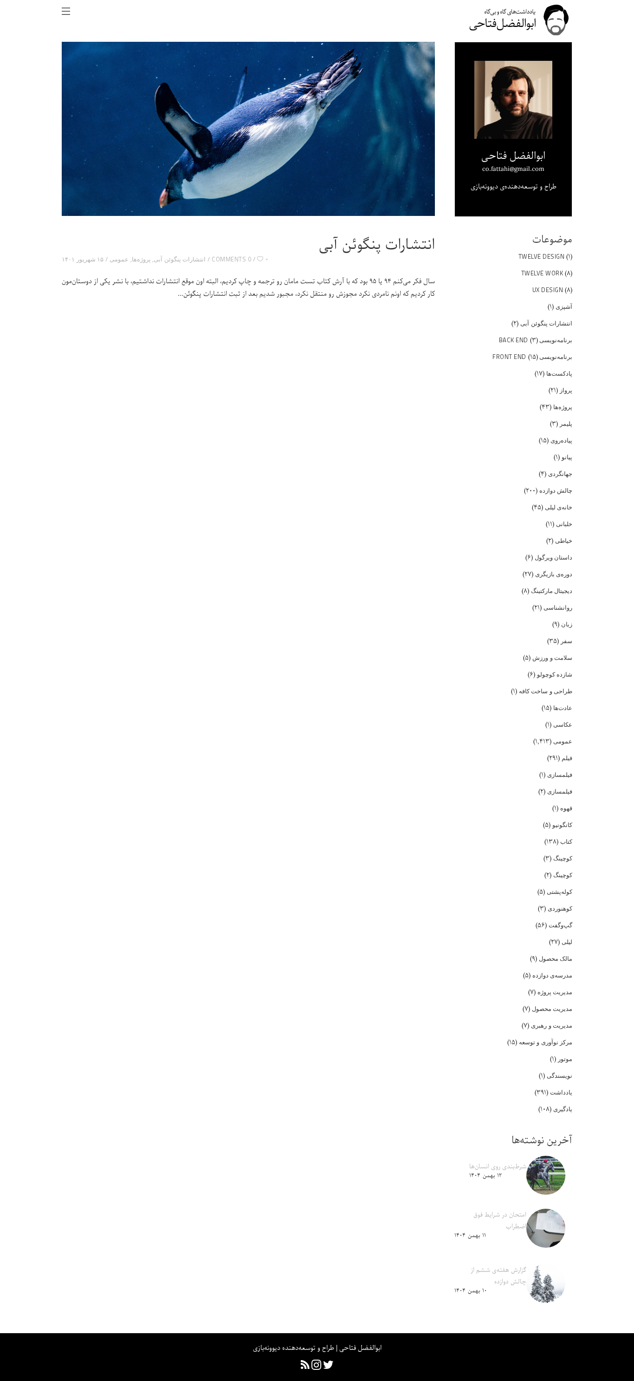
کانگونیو (562, 824)
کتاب (566, 841)
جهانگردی (560, 473)
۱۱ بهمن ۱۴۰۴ (470, 1235)
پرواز (566, 390)
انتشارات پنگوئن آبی (377, 245)
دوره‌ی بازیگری (554, 574)
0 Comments (231, 259)
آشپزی (564, 306)
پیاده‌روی (561, 440)
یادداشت (561, 1092)
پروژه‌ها (141, 259)
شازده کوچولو (555, 674)
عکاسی (562, 724)
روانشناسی (557, 607)
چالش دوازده (556, 490)
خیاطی (563, 540)
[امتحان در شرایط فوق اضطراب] (545, 1228)
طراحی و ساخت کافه (546, 691)
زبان (566, 624)
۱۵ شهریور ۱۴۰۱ (83, 259)
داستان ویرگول (554, 557)
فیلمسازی (559, 774)
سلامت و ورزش (552, 657)
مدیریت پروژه (555, 992)
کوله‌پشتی (559, 891)
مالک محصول (556, 958)
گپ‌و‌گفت (560, 925)
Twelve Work (542, 273)
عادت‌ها (562, 707)
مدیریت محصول (552, 1008)
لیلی (567, 941)
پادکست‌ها (559, 373)
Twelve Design (541, 256)
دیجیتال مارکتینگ (552, 590)
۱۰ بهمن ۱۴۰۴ (470, 1291)
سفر (566, 640)
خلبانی (564, 523)
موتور (565, 1058)
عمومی (119, 259)
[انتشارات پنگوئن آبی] (248, 129)
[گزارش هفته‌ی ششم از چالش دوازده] (545, 1283)
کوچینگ (562, 858)
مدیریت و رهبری (551, 1025)
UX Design (547, 289)
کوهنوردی (560, 908)
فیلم (567, 757)
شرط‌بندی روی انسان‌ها (497, 1166)
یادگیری (562, 1109)
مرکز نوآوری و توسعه (546, 1042)
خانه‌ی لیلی (559, 507)
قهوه (566, 808)
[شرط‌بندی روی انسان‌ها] (545, 1175)
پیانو (567, 457)
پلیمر (566, 423)
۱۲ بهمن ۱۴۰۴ (485, 1175)
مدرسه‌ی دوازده (552, 975)
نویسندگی (559, 1075)
